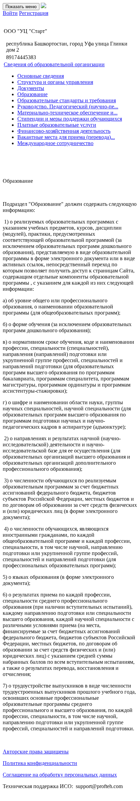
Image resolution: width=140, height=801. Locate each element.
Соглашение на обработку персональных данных (60, 775)
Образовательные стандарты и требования (66, 100)
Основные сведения (40, 76)
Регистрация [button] (33, 13)
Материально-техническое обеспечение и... (67, 112)
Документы (30, 88)
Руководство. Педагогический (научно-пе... (67, 106)
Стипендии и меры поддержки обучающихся (69, 119)
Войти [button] (10, 13)
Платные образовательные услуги (56, 125)
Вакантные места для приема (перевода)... (66, 137)
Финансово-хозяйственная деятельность (63, 131)
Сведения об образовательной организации (54, 64)
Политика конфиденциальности (40, 763)
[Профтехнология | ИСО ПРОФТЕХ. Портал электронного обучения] (43, 6)
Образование (32, 94)
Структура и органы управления (55, 82)
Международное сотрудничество (55, 143)
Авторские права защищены (36, 751)
